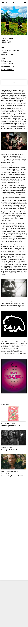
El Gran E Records (7, 70)
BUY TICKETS (14, 82)
